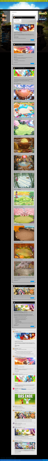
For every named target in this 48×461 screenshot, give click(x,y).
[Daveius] (13, 424)
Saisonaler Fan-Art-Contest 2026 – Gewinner (20, 67)
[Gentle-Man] (13, 396)
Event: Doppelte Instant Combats (5, 33)
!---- (17, 21)
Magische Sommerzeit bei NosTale (22, 349)
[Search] (46, 1)
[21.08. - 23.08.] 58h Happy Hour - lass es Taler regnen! (21, 285)
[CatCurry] (13, 407)
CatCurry (16, 406)
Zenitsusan (3, 35)
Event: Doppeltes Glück (21, 441)
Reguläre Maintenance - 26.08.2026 (5, 36)
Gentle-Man (16, 388)
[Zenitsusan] (13, 339)
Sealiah (3, 17)
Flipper (2, 13)
